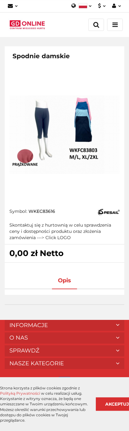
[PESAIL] (109, 212)
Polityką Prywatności (20, 393)
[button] (64, 325)
